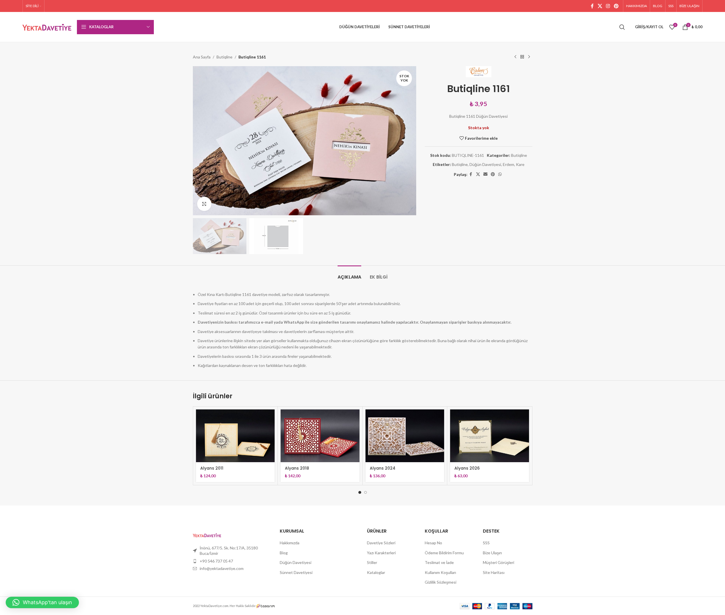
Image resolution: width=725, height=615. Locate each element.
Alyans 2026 (467, 468)
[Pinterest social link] (616, 6)
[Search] (622, 27)
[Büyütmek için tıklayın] (204, 204)
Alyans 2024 (382, 468)
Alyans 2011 (211, 468)
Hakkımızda (289, 542)
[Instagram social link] (608, 6)
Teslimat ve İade (439, 562)
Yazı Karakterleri (381, 552)
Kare (520, 164)
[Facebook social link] (592, 6)
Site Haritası (494, 572)
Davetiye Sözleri (381, 542)
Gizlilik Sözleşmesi (440, 582)
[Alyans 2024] (404, 435)
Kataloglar (376, 572)
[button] (42, 602)
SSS (486, 542)
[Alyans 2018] (320, 435)
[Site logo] (47, 26)
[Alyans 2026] (489, 435)
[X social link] (600, 6)
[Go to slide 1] (359, 492)
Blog (284, 552)
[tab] (349, 274)
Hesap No (433, 542)
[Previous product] (515, 57)
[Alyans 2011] (235, 435)
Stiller (372, 562)
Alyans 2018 (297, 468)
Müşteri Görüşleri (498, 562)
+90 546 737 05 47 (216, 561)
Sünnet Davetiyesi (296, 572)
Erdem (508, 164)
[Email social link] (485, 174)
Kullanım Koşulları (440, 572)
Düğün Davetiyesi (485, 164)
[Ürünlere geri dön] (522, 57)
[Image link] (207, 534)
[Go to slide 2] (365, 492)
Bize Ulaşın (492, 552)
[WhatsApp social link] (500, 174)
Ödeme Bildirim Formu (444, 552)
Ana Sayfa (202, 56)
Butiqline (224, 56)
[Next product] (529, 57)
